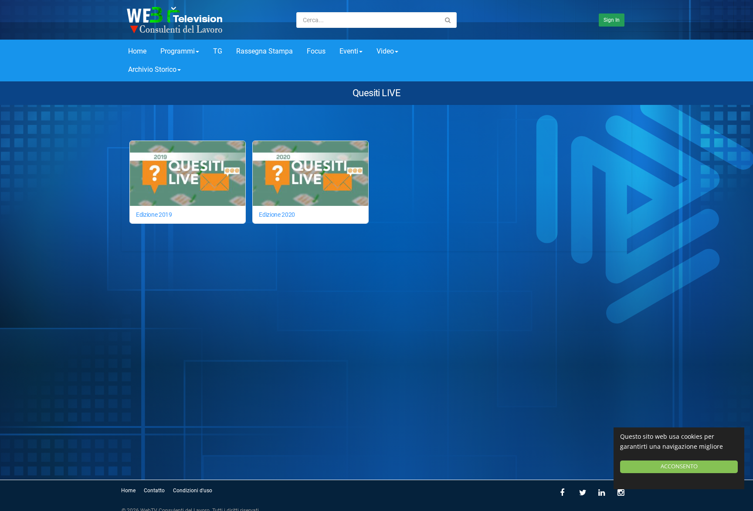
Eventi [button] (348, 51)
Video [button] (385, 51)
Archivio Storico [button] (152, 69)
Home (137, 51)
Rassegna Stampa (264, 51)
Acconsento (679, 466)
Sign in (612, 20)
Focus (316, 51)
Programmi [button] (177, 51)
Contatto (154, 490)
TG (217, 51)
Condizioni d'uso (192, 490)
